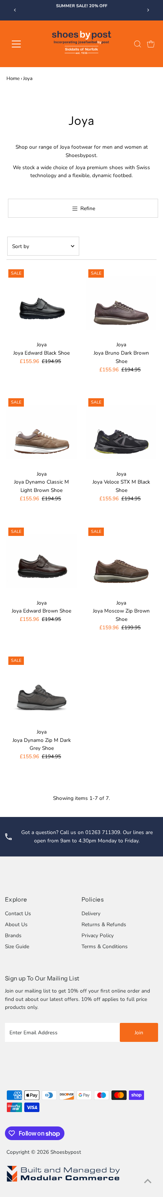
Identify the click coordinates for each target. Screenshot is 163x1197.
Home (13, 78)
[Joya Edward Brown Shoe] (41, 561)
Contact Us (18, 913)
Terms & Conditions (105, 946)
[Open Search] (137, 44)
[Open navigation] (24, 44)
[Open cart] (151, 44)
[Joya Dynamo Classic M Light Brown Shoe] (41, 431)
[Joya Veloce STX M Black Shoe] (121, 431)
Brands (13, 935)
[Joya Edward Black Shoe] (41, 302)
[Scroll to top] (147, 1181)
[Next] (148, 10)
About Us (16, 924)
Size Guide (17, 946)
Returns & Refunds (104, 924)
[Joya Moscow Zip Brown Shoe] (121, 561)
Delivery (91, 913)
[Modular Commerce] (63, 1181)
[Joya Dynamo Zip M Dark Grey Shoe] (41, 690)
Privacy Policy (98, 935)
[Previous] (15, 10)
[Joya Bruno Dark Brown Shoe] (121, 302)
